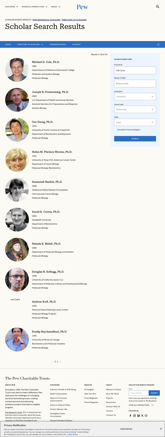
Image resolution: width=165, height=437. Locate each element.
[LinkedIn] (138, 415)
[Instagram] (134, 415)
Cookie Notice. (72, 434)
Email (130, 388)
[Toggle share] (158, 44)
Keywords (118, 65)
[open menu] (42, 44)
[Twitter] (142, 415)
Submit (154, 393)
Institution (118, 91)
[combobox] (116, 96)
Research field (119, 78)
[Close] (161, 429)
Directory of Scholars (74, 20)
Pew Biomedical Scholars (46, 20)
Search (135, 139)
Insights (88, 385)
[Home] (27, 378)
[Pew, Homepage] (82, 6)
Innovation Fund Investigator (128, 129)
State (116, 117)
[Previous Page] (60, 361)
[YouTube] (146, 415)
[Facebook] (130, 415)
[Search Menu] (158, 7)
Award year (118, 104)
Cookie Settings (126, 429)
